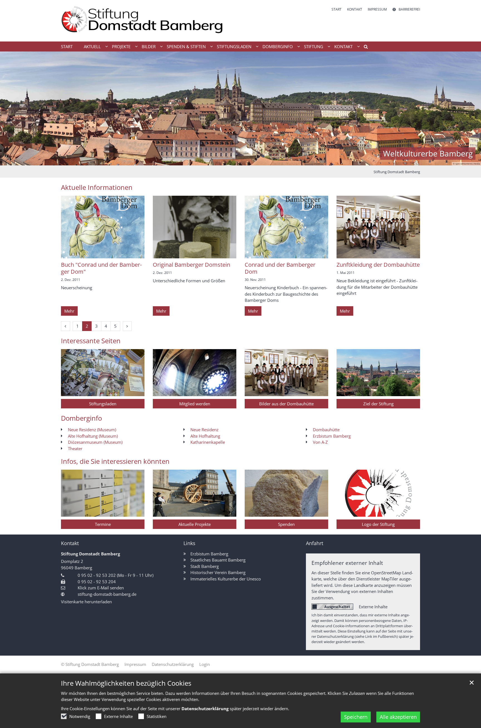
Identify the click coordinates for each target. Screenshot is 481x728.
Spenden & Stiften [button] (186, 46)
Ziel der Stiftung (378, 403)
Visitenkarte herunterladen (86, 601)
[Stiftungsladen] (102, 372)
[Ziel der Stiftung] (378, 372)
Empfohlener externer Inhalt (347, 562)
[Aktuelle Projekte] (194, 493)
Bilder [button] (149, 46)
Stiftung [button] (313, 46)
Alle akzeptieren (398, 717)
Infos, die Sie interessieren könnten (115, 461)
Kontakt (70, 543)
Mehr (69, 311)
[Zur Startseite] (148, 21)
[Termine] (102, 493)
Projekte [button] (121, 46)
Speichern (355, 717)
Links (189, 543)
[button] (364, 48)
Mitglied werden (194, 403)
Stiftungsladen (102, 403)
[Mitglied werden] (194, 372)
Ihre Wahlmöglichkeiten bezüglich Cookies (126, 683)
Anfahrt (314, 543)
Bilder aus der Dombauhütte (286, 403)
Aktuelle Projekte (194, 524)
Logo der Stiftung (378, 524)
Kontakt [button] (343, 46)
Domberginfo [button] (277, 46)
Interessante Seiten (91, 341)
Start (67, 46)
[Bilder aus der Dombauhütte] (286, 372)
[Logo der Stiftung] (378, 493)
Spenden (286, 524)
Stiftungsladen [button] (234, 46)
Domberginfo (81, 418)
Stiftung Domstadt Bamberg (397, 171)
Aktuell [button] (92, 46)
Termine (103, 524)
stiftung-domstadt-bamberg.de (107, 594)
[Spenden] (286, 493)
